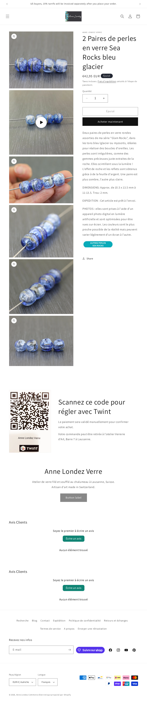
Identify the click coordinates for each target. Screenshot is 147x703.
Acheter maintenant (110, 121)
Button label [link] (74, 497)
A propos (69, 628)
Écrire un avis (73, 538)
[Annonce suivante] (140, 4)
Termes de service (50, 628)
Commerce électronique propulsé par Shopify (50, 694)
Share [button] (90, 258)
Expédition (59, 620)
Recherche (22, 620)
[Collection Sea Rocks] (97, 247)
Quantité (86, 91)
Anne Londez (22, 694)
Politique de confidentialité (85, 620)
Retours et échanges (116, 620)
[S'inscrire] (69, 650)
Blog (34, 620)
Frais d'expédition (107, 81)
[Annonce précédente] (7, 4)
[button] (7, 16)
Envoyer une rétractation (92, 628)
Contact (45, 620)
